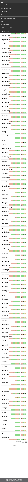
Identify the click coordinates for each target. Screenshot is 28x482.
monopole (5, 345)
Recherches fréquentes (8, 18)
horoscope (5, 391)
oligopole (5, 332)
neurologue (5, 119)
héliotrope (5, 286)
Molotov (4, 353)
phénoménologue (7, 169)
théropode (5, 203)
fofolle (4, 378)
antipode (5, 416)
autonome (5, 282)
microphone (6, 265)
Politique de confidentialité (8, 28)
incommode (6, 65)
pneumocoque (6, 111)
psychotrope (6, 48)
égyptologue (6, 186)
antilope (4, 408)
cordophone (6, 178)
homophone (6, 244)
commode (5, 136)
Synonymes (4, 11)
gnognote (5, 295)
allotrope (5, 219)
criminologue (6, 165)
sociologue (5, 173)
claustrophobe (6, 52)
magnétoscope (7, 337)
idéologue (5, 240)
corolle (4, 429)
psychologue (6, 39)
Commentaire (5, 24)
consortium (5, 311)
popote (4, 190)
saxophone (5, 437)
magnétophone (7, 207)
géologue (5, 236)
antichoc (4, 362)
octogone (5, 383)
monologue (5, 102)
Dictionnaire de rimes (7, 5)
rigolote (4, 44)
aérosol (4, 307)
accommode (6, 69)
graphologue (6, 81)
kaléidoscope (6, 341)
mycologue (5, 73)
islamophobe (6, 35)
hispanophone (6, 274)
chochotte (5, 253)
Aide (2, 21)
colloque (4, 132)
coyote (4, 140)
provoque (5, 215)
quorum (4, 433)
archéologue (6, 182)
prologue (5, 320)
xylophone (5, 224)
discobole (5, 370)
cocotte (4, 144)
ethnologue (5, 261)
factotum (5, 387)
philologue (5, 106)
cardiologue (5, 270)
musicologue (6, 56)
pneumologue (6, 157)
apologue (5, 98)
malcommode (6, 148)
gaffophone (5, 278)
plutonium (5, 316)
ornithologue (6, 94)
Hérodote (5, 194)
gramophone (6, 228)
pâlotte (4, 395)
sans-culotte (6, 357)
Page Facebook (5, 31)
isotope (4, 198)
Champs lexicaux (6, 8)
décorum (5, 303)
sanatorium (5, 403)
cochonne (5, 366)
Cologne (4, 424)
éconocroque (6, 86)
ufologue (5, 161)
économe (5, 299)
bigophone (5, 211)
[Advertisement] (14, 461)
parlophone (5, 374)
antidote (4, 412)
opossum (5, 127)
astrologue (5, 324)
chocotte (5, 257)
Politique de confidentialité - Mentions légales (14, 480)
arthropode (5, 328)
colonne (4, 420)
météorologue (6, 123)
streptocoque (6, 90)
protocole (5, 152)
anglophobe (6, 232)
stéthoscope (6, 249)
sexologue (5, 291)
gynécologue (6, 60)
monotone (5, 349)
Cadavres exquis (6, 15)
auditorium (5, 399)
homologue (5, 115)
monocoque (6, 77)
